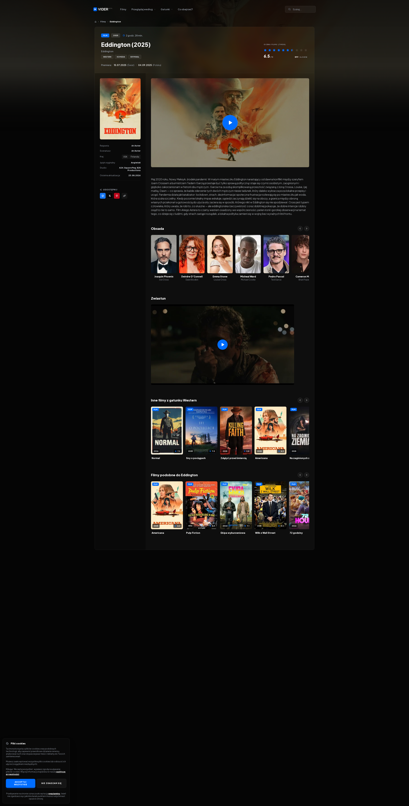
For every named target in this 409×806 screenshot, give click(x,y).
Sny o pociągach (196, 458)
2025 (115, 35)
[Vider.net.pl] (102, 9)
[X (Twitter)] (110, 196)
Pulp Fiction (193, 532)
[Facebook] (103, 196)
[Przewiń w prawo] (306, 228)
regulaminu (54, 793)
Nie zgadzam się (51, 783)
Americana (261, 458)
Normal (156, 458)
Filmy (123, 9)
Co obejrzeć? (185, 9)
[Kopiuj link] (124, 196)
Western (107, 57)
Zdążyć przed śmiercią (234, 458)
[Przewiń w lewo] (300, 228)
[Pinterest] (117, 196)
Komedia (121, 57)
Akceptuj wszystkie (20, 783)
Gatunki (165, 9)
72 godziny (296, 532)
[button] (230, 122)
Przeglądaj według (142, 9)
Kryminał (134, 57)
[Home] (95, 22)
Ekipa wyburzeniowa (233, 532)
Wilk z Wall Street (265, 532)
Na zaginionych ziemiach (304, 458)
